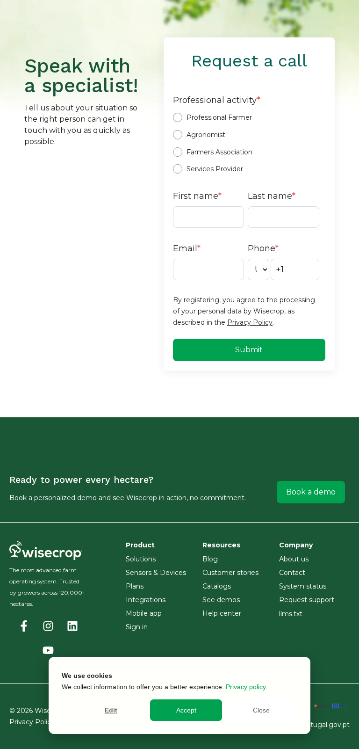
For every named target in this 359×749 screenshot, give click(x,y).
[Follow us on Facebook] (23, 626)
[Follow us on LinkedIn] (72, 626)
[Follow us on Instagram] (48, 626)
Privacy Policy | (35, 722)
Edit (111, 710)
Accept (186, 710)
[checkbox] (248, 142)
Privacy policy (246, 687)
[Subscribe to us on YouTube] (48, 650)
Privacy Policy (250, 322)
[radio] (248, 117)
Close (261, 710)
